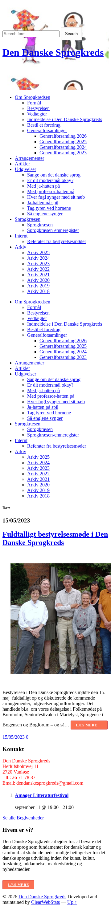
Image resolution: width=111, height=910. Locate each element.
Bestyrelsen (38, 108)
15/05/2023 (13, 737)
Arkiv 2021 (38, 274)
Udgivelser (25, 169)
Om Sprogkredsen (32, 97)
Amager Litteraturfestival (41, 795)
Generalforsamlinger (47, 130)
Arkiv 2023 (38, 263)
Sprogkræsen (27, 219)
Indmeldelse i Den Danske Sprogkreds (64, 119)
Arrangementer (29, 158)
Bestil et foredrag (43, 125)
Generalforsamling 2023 (63, 152)
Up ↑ (72, 902)
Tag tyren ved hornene (49, 208)
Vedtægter (37, 113)
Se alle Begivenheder (23, 817)
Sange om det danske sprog (53, 174)
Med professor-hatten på (50, 191)
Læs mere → (89, 725)
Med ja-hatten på (43, 186)
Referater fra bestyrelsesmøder (56, 241)
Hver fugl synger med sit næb (56, 197)
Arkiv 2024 (38, 258)
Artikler (22, 163)
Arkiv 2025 (38, 252)
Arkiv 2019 (38, 285)
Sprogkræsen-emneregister (53, 230)
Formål (34, 102)
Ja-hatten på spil (42, 202)
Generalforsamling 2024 (63, 147)
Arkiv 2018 (38, 291)
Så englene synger (45, 213)
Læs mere (18, 885)
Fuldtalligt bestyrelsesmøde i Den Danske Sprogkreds (55, 538)
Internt (21, 235)
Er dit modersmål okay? (50, 180)
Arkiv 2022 (38, 269)
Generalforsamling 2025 (63, 141)
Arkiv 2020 (38, 280)
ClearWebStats (45, 902)
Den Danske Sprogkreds (53, 52)
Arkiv (20, 247)
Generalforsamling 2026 (63, 136)
